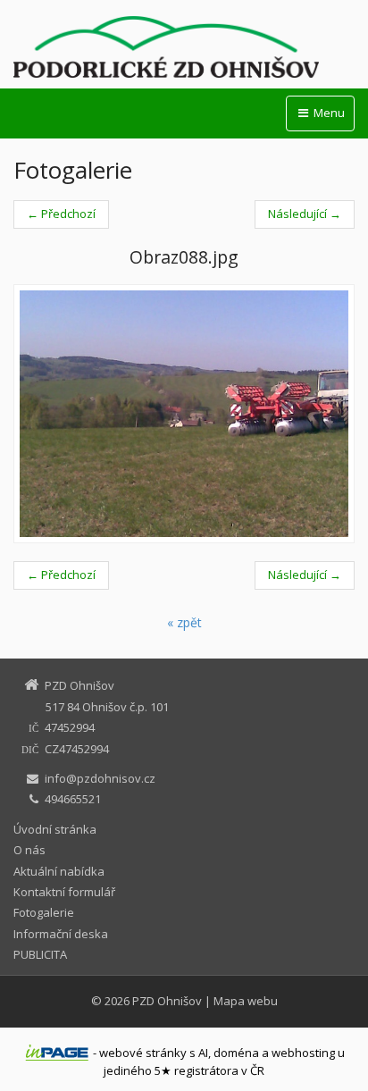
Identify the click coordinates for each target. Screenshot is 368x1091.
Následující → (304, 214)
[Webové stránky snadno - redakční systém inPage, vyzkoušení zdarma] (57, 1053)
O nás (29, 850)
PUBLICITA (40, 954)
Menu (328, 113)
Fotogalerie (43, 912)
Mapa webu (245, 1001)
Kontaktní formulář (64, 892)
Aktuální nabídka (59, 871)
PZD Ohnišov (167, 1001)
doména (236, 1053)
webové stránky (143, 1053)
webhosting (303, 1053)
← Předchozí (61, 214)
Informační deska (60, 934)
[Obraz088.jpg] (184, 413)
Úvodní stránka (54, 829)
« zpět (184, 622)
